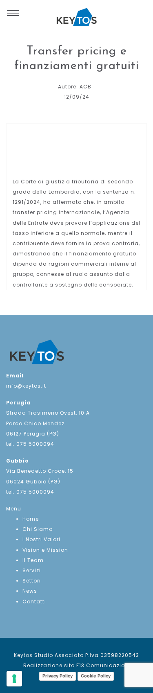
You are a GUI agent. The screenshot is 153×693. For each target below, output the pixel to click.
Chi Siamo (37, 529)
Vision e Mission (45, 549)
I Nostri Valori (41, 539)
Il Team (33, 560)
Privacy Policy (57, 676)
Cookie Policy (96, 676)
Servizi (31, 570)
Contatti (34, 601)
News (29, 590)
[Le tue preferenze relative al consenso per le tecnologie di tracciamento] (14, 678)
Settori (31, 580)
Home (30, 518)
